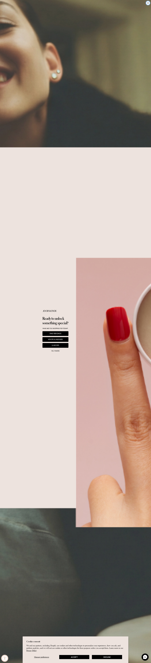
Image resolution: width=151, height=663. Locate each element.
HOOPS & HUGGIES (55, 339)
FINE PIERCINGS (55, 334)
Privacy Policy (31, 650)
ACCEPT (74, 657)
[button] (145, 657)
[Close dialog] (148, 3)
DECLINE (107, 657)
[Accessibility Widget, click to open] (4, 658)
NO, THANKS (55, 351)
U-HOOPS (55, 345)
